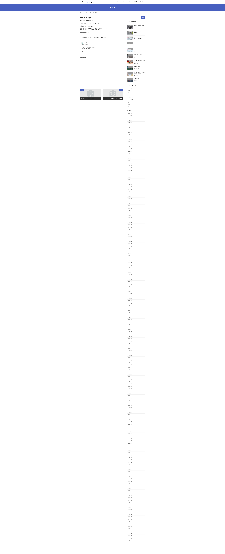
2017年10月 (130, 231)
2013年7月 (130, 352)
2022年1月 (130, 158)
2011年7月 (130, 409)
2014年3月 (130, 333)
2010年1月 (130, 450)
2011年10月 (130, 402)
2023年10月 (130, 129)
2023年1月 (130, 141)
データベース (130, 97)
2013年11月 (130, 343)
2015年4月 (130, 303)
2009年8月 (130, 459)
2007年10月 (130, 504)
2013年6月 (130, 355)
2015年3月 (130, 305)
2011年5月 (130, 414)
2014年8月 (130, 322)
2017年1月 (130, 253)
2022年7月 (130, 148)
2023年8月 (130, 132)
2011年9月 (130, 405)
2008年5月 (130, 488)
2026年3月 (130, 113)
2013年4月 (130, 360)
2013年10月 (130, 345)
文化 (128, 102)
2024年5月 (130, 125)
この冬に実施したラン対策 (139, 25)
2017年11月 (130, 229)
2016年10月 (130, 260)
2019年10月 (130, 182)
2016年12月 (130, 255)
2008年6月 (130, 485)
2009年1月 (130, 469)
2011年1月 (130, 424)
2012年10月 (130, 374)
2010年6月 (130, 440)
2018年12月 (130, 201)
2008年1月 (130, 497)
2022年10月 (130, 146)
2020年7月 (130, 172)
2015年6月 (130, 298)
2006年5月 (130, 542)
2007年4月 (130, 516)
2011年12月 (130, 398)
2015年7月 (130, 295)
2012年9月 (130, 376)
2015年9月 (130, 291)
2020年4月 (130, 177)
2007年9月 (130, 507)
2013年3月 (130, 362)
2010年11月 (130, 428)
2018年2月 (130, 224)
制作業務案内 (99, 548)
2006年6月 (130, 540)
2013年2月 (130, 364)
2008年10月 (130, 476)
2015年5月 (130, 300)
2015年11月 (130, 286)
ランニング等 (130, 99)
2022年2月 (130, 155)
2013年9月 (130, 348)
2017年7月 (130, 238)
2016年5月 (130, 272)
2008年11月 (130, 474)
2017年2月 (130, 250)
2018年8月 (130, 210)
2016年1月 (130, 281)
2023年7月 (130, 134)
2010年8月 (130, 436)
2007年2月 (130, 521)
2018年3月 (130, 222)
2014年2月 (130, 336)
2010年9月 (130, 433)
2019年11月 (130, 179)
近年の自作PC (136, 78)
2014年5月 (130, 329)
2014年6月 (130, 326)
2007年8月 (130, 509)
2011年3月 (130, 419)
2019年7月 (130, 186)
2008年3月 (130, 493)
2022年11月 (130, 144)
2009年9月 (130, 457)
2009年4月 (130, 462)
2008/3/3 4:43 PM (84, 44)
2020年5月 (130, 174)
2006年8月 (130, 535)
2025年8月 (130, 115)
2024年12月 (130, 117)
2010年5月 (130, 443)
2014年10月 (130, 317)
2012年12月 (130, 369)
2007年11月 (130, 502)
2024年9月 (130, 120)
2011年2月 (130, 421)
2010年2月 (130, 447)
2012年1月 (130, 395)
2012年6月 (130, 383)
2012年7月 (130, 381)
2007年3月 (130, 519)
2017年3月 (130, 248)
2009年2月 (130, 466)
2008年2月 (130, 495)
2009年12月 (130, 452)
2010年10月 (130, 431)
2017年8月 (130, 236)
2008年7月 (130, 483)
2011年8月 (130, 407)
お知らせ (89, 548)
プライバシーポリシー (113, 548)
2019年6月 (130, 189)
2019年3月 (130, 193)
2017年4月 (130, 246)
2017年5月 (130, 243)
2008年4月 (130, 490)
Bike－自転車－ (130, 88)
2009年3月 (130, 464)
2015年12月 (130, 284)
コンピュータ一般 (131, 95)
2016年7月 (130, 267)
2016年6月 (130, 269)
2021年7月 (130, 165)
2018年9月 (130, 208)
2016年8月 (130, 265)
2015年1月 (130, 310)
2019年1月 (130, 198)
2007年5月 (130, 514)
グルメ (129, 92)
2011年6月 (130, 412)
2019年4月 (130, 191)
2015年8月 (130, 293)
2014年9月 (130, 319)
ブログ (94, 548)
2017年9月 (130, 234)
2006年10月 (130, 530)
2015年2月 (130, 307)
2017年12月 (130, 227)
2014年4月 (130, 331)
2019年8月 (130, 184)
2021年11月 (130, 160)
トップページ (83, 548)
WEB (129, 90)
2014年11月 (130, 314)
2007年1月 (130, 523)
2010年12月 (130, 426)
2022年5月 (130, 151)
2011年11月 (130, 400)
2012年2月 (130, 393)
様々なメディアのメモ (132, 106)
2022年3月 (130, 153)
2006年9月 (130, 533)
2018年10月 (130, 205)
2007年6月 (130, 511)
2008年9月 (130, 478)
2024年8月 (130, 122)
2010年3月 (130, 445)
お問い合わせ (106, 548)
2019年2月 (130, 196)
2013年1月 (130, 367)
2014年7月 (130, 324)
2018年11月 (130, 203)
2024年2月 (130, 127)
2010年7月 (130, 438)
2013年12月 (130, 341)
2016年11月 (130, 257)
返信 (82, 51)
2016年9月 (130, 262)
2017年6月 (130, 241)
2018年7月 (130, 212)
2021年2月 (130, 170)
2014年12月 (130, 312)
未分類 (87, 32)
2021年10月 (130, 163)
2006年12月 (130, 526)
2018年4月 (130, 219)
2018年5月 (130, 217)
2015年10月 (130, 288)
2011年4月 (130, 417)
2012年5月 (130, 386)
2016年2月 (130, 279)
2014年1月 (130, 338)
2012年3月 (130, 390)
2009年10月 (130, 455)
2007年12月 (130, 500)
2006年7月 (130, 538)
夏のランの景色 (137, 66)
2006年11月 (130, 528)
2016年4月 (130, 274)
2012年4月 (130, 388)
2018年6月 (130, 215)
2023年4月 (130, 136)
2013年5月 (130, 357)
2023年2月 (130, 139)
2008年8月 (130, 481)
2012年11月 (130, 371)
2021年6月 (130, 167)
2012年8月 (130, 379)
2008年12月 (130, 471)
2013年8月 (130, 350)
